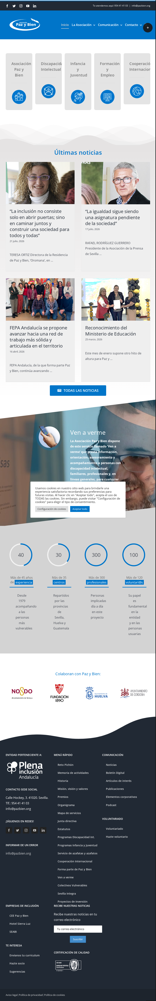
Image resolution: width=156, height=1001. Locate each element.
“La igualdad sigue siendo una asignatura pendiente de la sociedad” (112, 217)
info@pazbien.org (141, 5)
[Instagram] (26, 830)
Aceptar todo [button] (79, 509)
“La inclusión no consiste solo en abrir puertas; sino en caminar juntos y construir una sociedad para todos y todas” (39, 223)
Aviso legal (12, 995)
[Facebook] (9, 830)
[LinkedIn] (43, 830)
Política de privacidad (31, 995)
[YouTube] (34, 830)
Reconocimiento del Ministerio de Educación (110, 330)
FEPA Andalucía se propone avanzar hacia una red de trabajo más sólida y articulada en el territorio (38, 336)
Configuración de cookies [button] (51, 509)
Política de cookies (54, 995)
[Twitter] (17, 830)
